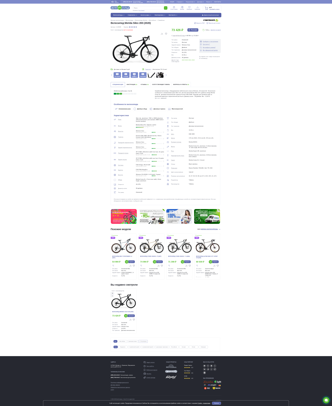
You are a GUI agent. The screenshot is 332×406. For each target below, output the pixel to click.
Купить (132, 261)
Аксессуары (144, 15)
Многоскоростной (177, 109)
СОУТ (112, 389)
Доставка (199, 1)
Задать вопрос (150, 362)
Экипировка (159, 15)
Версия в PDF (200, 23)
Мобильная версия (151, 370)
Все (208, 229)
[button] (111, 75)
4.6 (192, 373)
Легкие (193, 346)
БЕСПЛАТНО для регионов (155, 2)
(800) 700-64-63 (115, 377)
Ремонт (208, 1)
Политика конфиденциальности (120, 382)
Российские (174, 346)
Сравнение (197, 9)
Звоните (131, 315)
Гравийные (161, 20)
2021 (189, 60)
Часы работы (150, 366)
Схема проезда (150, 377)
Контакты (217, 1)
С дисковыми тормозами (162, 346)
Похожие (194, 30)
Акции (172, 1)
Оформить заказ (214, 9)
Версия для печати (214, 23)
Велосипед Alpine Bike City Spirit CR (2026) (207, 257)
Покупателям (189, 1)
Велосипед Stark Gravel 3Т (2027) (150, 256)
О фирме (179, 1)
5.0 (192, 367)
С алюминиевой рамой (147, 346)
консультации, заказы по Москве (133, 2)
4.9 (192, 378)
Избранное (189, 9)
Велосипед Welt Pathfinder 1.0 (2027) (122, 257)
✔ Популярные (143, 341)
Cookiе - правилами (204, 403)
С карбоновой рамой (134, 346)
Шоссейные (152, 20)
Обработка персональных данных (120, 387)
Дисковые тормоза (159, 109)
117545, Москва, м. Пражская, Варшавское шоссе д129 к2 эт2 (123, 366)
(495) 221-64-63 (115, 375)
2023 (183, 60)
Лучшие (184, 346)
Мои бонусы (116, 2)
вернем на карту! (216, 30)
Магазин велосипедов (117, 20)
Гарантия (148, 69)
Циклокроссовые (132, 341)
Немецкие (203, 346)
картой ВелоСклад (179, 35)
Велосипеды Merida (141, 20)
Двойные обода (142, 109)
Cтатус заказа (173, 9)
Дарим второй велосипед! (211, 15)
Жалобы (182, 9)
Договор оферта (115, 385)
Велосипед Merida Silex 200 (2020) (122, 311)
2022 (186, 60)
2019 (193, 60)
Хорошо (216, 403)
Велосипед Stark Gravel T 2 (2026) (179, 256)
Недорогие (122, 346)
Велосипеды (118, 15)
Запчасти (172, 15)
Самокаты (131, 15)
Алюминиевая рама (124, 109)
